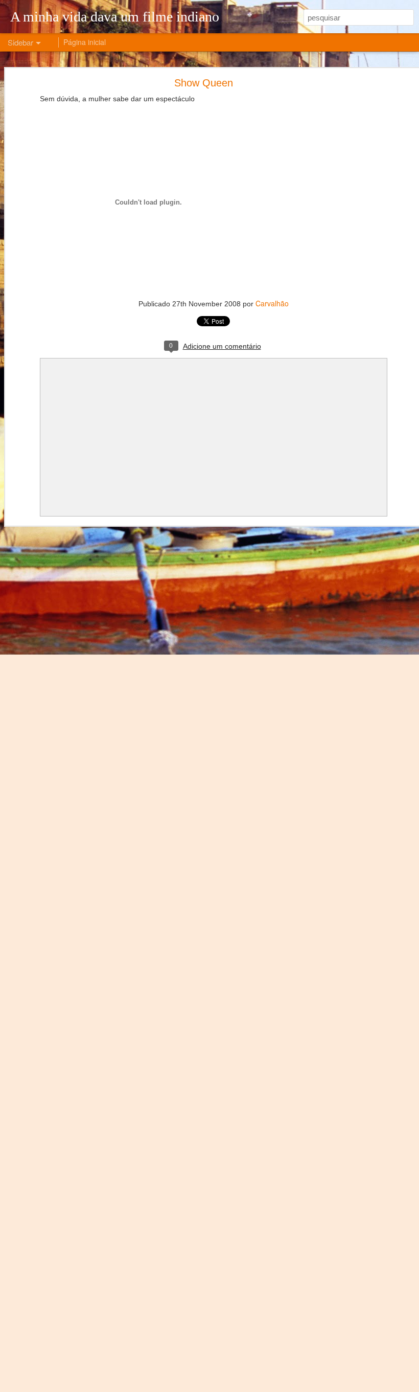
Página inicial (84, 42)
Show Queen (203, 82)
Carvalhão (272, 303)
